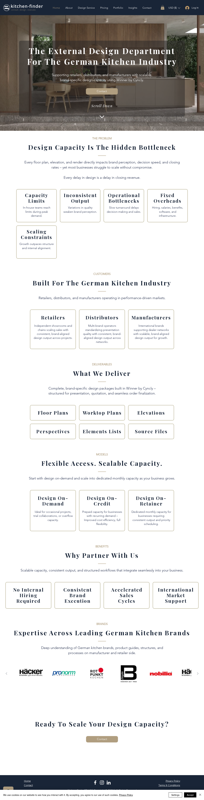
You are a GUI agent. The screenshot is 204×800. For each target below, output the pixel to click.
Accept (190, 794)
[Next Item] (197, 673)
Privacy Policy (126, 794)
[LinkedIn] (108, 782)
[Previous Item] (6, 673)
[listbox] (174, 7)
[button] (162, 7)
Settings (175, 794)
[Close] (200, 794)
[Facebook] (95, 782)
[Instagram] (102, 782)
